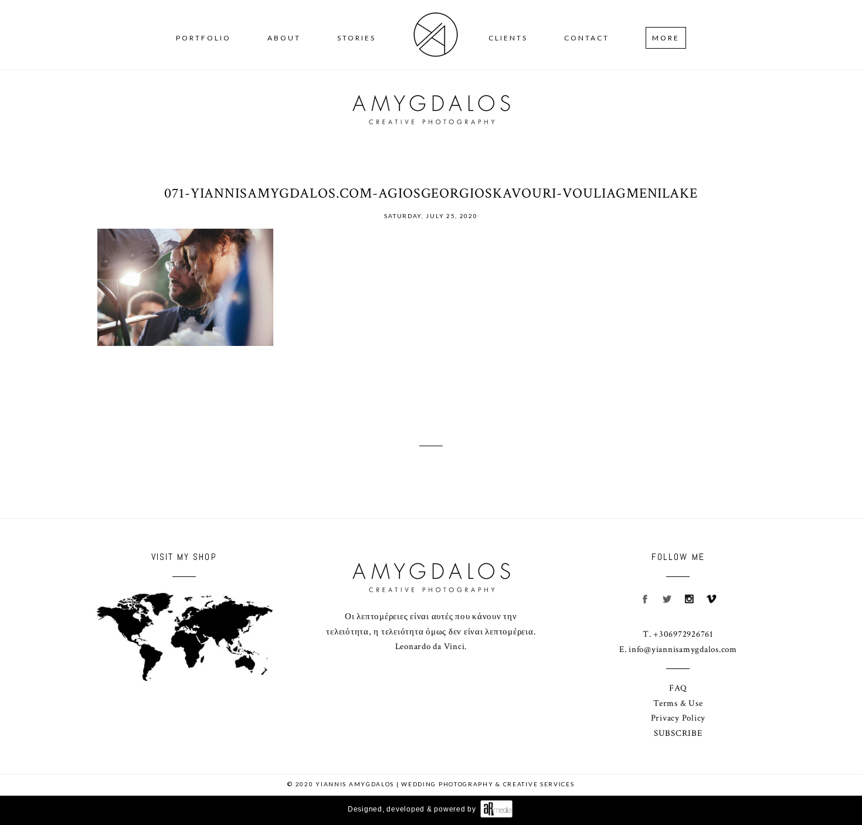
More (666, 37)
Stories (356, 37)
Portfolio (203, 37)
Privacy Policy (678, 718)
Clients (508, 37)
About (284, 37)
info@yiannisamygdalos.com (683, 649)
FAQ (678, 688)
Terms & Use (678, 703)
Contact (586, 37)
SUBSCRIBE (678, 733)
